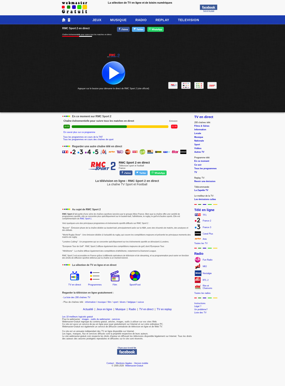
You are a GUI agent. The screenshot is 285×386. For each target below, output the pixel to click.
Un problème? (200, 309)
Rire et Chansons (207, 286)
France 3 (207, 227)
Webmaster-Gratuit (134, 365)
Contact (110, 363)
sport (115, 302)
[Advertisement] (192, 55)
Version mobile (141, 363)
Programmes (95, 284)
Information (200, 129)
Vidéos (197, 148)
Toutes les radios (202, 293)
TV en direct (74, 284)
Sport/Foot (135, 284)
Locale (197, 133)
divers (123, 302)
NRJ (205, 266)
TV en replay (164, 309)
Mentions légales (124, 363)
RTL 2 (205, 280)
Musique (118, 20)
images (85, 319)
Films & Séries (201, 126)
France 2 (207, 220)
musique (102, 302)
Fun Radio (207, 260)
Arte (205, 239)
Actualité (88, 309)
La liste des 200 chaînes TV (76, 297)
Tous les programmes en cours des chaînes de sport (88, 139)
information (90, 302)
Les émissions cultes (205, 199)
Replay (162, 20)
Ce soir (198, 165)
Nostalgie (207, 273)
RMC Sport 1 (86, 218)
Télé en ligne (204, 210)
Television (188, 20)
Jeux (96, 20)
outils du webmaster (100, 319)
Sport (197, 144)
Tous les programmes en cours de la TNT (83, 137)
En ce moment (201, 161)
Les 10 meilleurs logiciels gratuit (77, 316)
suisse (141, 302)
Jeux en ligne (104, 309)
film (109, 302)
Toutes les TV (201, 243)
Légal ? (197, 306)
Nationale (199, 140)
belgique (132, 302)
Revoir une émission (204, 181)
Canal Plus (208, 233)
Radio (141, 20)
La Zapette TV (201, 190)
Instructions (200, 303)
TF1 (204, 215)
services (116, 319)
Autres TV (199, 152)
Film (115, 284)
